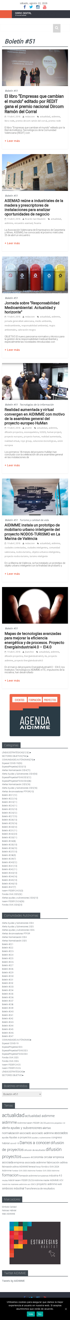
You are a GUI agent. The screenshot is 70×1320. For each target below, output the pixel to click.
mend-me (6, 1184)
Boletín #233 (9, 837)
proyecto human (32, 436)
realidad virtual (12, 441)
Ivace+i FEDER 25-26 (13, 901)
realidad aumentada (51, 436)
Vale (31, 1314)
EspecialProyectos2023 (14, 767)
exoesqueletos (31, 432)
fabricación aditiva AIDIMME (15, 1166)
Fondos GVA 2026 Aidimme (47, 1171)
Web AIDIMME (8, 1214)
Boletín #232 (9, 834)
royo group (26, 441)
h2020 (43, 432)
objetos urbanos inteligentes (46, 552)
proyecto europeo (13, 436)
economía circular (41, 1157)
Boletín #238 (9, 855)
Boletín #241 (9, 866)
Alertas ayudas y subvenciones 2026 (20, 898)
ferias (38, 1167)
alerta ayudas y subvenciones (22, 1128)
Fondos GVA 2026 (12, 905)
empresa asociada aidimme (30, 1162)
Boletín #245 (9, 880)
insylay (5, 1180)
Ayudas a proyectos (20, 1137)
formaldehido (42, 1176)
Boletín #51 (11, 90)
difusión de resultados (34, 1150)
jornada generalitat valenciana (19, 321)
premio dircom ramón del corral (31, 120)
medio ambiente (43, 321)
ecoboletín (26, 1157)
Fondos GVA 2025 (12, 894)
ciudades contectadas (15, 547)
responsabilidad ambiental (34, 325)
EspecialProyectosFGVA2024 (16, 781)
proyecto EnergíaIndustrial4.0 (28, 660)
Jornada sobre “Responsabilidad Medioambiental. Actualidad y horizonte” (32, 307)
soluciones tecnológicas (44, 441)
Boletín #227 (9, 816)
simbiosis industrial (13, 1188)
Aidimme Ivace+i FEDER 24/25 (31, 1123)
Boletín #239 (9, 859)
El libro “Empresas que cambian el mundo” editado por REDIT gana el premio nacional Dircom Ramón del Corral (34, 104)
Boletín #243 (9, 873)
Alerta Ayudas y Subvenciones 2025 (19, 788)
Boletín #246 (9, 883)
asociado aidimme (43, 1133)
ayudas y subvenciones (41, 1138)
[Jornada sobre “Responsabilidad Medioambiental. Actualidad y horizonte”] (35, 258)
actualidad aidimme (40, 1116)
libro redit (9, 120)
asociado (25, 1133)
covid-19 (14, 1143)
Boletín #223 (9, 802)
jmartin (28, 427)
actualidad (45, 116)
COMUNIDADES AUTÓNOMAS (17, 760)
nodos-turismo (23, 552)
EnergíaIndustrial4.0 (33, 656)
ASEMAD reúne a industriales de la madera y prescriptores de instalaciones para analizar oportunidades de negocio (34, 207)
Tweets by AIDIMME (13, 1280)
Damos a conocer (35, 1142)
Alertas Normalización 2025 (16, 784)
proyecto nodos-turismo (16, 556)
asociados (61, 1133)
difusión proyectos (14, 432)
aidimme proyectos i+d (55, 1123)
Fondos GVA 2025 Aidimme (23, 1170)
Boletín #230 (9, 827)
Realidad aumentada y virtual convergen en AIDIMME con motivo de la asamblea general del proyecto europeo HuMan (35, 416)
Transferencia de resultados (40, 1188)
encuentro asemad (23, 223)
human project (54, 432)
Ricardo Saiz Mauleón (35, 218)
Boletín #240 (9, 862)
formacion (10, 1175)
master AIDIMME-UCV (53, 1180)
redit (59, 1184)
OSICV (33, 1184)
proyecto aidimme (47, 1184)
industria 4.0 (55, 1175)
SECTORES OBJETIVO (14, 756)
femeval (32, 1167)
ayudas (5, 1137)
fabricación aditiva (57, 1162)
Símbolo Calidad (9, 1207)
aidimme (55, 116)
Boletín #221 (9, 795)
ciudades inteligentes (37, 547)
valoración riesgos (27, 329)
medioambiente (12, 325)
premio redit (54, 120)
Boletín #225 (9, 809)
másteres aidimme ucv (20, 1184)
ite (46, 656)
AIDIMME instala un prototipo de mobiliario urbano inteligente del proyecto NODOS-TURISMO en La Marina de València (32, 532)
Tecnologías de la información (37, 404)
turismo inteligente (39, 556)
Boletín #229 (9, 823)
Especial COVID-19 (12, 763)
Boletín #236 (9, 848)
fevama (37, 223)
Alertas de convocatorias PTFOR (18, 791)
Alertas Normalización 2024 (16, 770)
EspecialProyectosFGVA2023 (16, 777)
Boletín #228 (9, 820)
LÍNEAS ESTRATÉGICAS (15, 752)
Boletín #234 (9, 841)
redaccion (30, 116)
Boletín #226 (9, 813)
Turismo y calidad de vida (34, 520)
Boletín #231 (9, 830)
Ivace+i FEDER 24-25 (12, 890)
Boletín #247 (9, 887)
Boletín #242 (9, 869)
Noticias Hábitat (9, 1210)
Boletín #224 (9, 806)
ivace (11, 1180)
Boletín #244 (9, 876)
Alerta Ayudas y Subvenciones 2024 (19, 774)
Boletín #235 (9, 844)
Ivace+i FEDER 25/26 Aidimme (29, 1180)
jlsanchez (29, 651)
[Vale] (65, 1309)
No (39, 1314)
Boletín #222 (9, 799)
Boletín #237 (9, 851)
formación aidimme (28, 1175)
